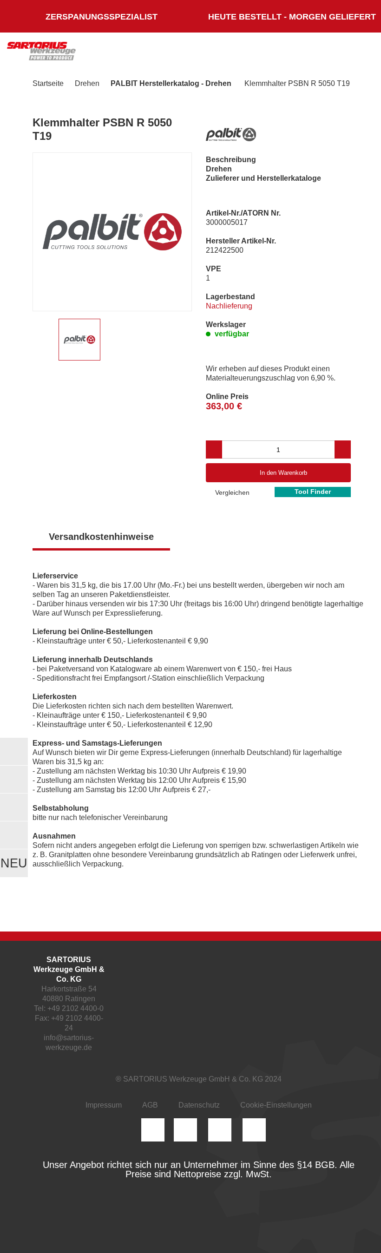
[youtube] (254, 1129)
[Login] (269, 53)
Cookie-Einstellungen (276, 1105)
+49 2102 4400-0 (75, 1008)
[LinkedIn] (185, 1129)
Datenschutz (199, 1105)
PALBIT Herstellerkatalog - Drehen (171, 83)
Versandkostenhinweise (101, 536)
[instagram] (152, 1129)
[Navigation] (355, 53)
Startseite (48, 83)
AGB (150, 1105)
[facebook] (219, 1129)
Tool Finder (313, 491)
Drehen (87, 83)
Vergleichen (231, 492)
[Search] (296, 53)
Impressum (103, 1105)
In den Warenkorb (283, 472)
